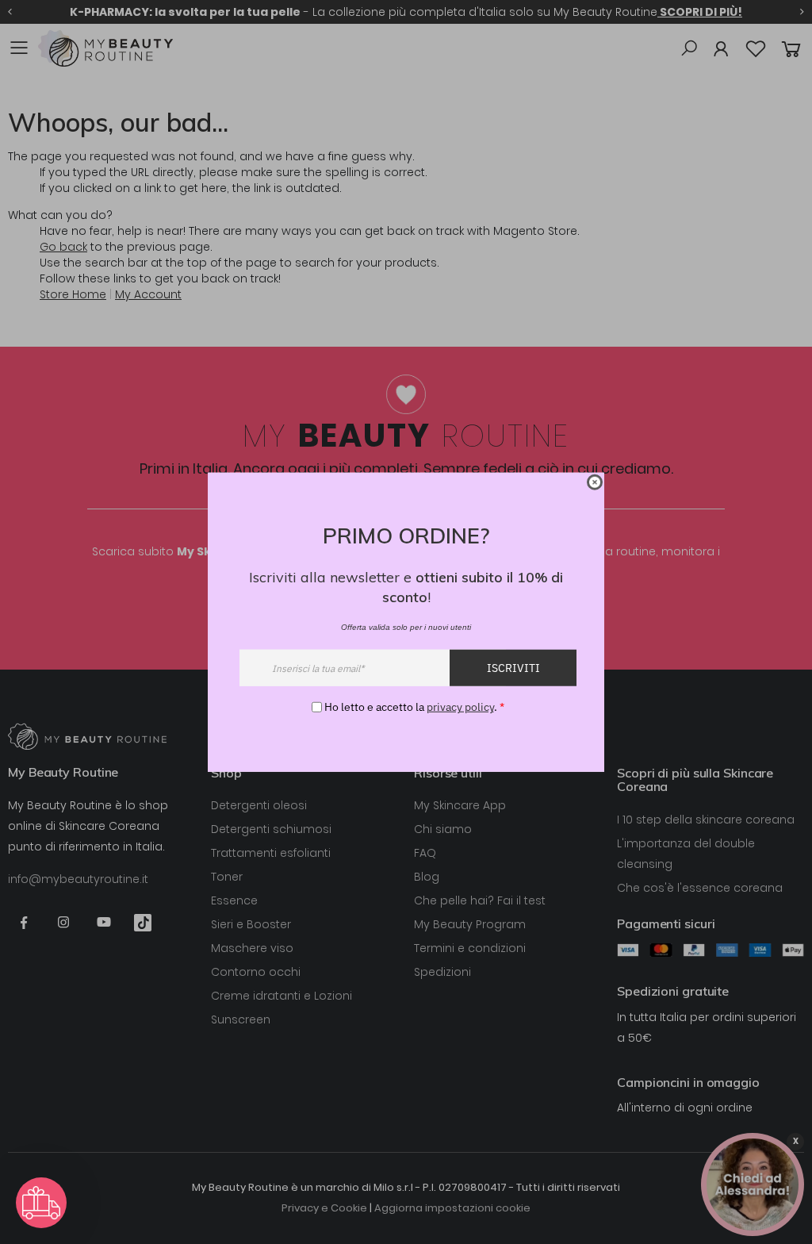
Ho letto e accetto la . (414, 707)
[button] (41, 1202)
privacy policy (460, 707)
